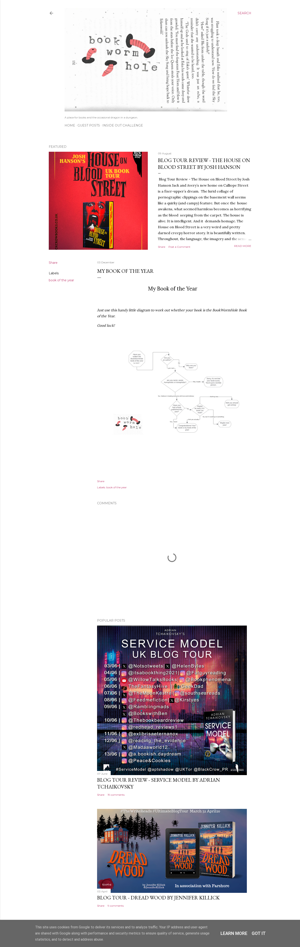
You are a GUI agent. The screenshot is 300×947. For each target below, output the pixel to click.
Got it (259, 933)
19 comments (116, 794)
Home (70, 125)
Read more (242, 246)
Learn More (233, 933)
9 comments (116, 905)
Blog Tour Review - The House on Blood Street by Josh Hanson (204, 163)
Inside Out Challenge (122, 125)
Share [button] (161, 246)
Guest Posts (89, 125)
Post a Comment (179, 246)
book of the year (61, 280)
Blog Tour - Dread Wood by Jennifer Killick (158, 897)
